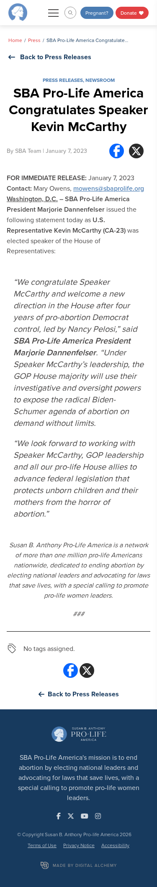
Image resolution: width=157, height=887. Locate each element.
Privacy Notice (79, 845)
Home (15, 40)
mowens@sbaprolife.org (108, 188)
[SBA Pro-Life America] (17, 11)
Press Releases (63, 80)
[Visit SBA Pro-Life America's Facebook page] (59, 816)
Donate (129, 12)
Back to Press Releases (55, 57)
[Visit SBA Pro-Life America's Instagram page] (98, 816)
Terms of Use (42, 845)
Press (34, 40)
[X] (136, 151)
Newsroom (100, 80)
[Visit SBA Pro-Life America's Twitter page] (70, 816)
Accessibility (115, 845)
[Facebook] (116, 151)
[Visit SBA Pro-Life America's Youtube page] (84, 816)
